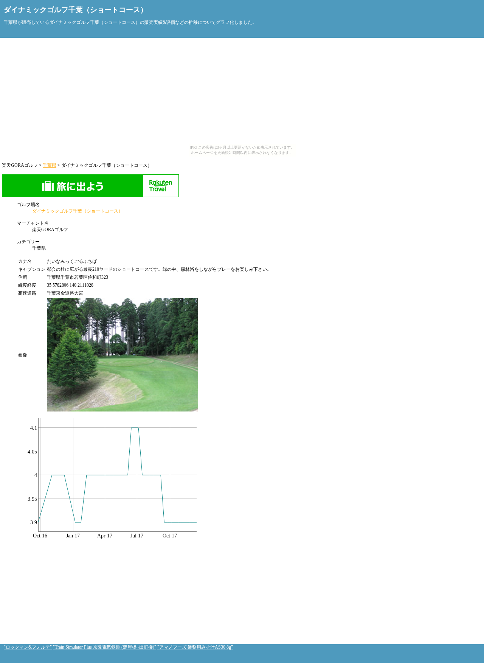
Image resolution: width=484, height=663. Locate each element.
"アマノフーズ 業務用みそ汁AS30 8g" (195, 647)
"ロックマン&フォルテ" (28, 647)
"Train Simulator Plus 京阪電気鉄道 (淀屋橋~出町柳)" (104, 647)
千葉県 (49, 165)
